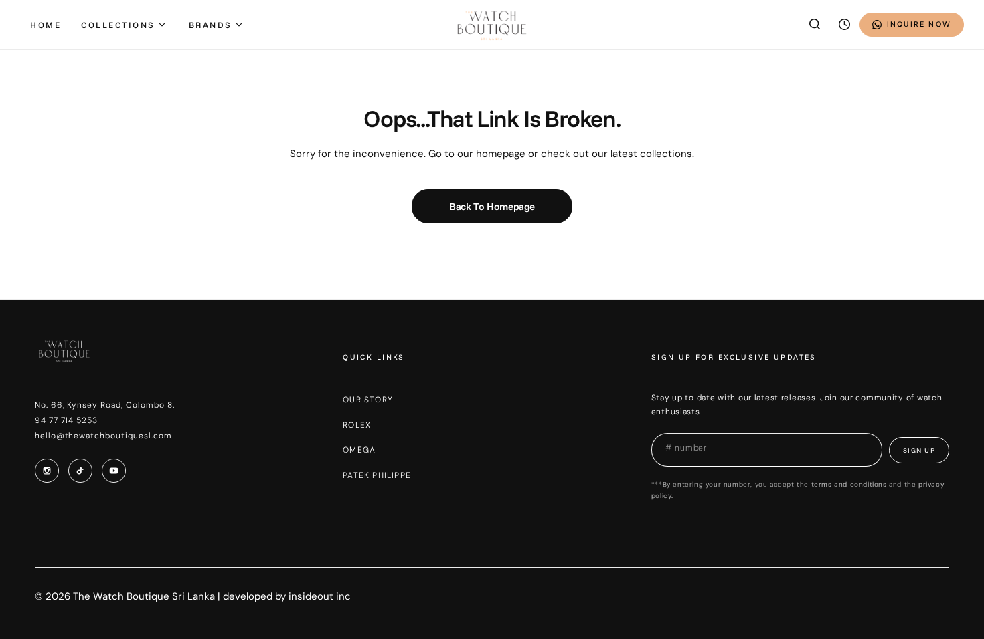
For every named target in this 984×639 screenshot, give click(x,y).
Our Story (368, 399)
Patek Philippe (377, 475)
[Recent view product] (844, 24)
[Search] (815, 24)
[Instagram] (47, 471)
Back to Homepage (492, 206)
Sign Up (919, 450)
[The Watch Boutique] (492, 25)
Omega (359, 449)
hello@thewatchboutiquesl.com (103, 435)
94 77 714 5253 (66, 420)
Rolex (357, 425)
